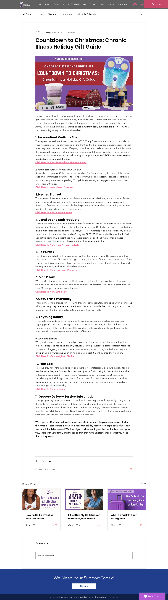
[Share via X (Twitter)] (43, 461)
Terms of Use (101, 597)
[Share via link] (56, 461)
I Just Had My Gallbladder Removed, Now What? (84, 516)
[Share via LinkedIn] (49, 461)
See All (143, 483)
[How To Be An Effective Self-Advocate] (41, 499)
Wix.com (91, 597)
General (52, 14)
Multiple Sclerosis (87, 14)
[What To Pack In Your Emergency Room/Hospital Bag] (127, 499)
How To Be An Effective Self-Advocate (40, 516)
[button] (142, 14)
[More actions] (131, 32)
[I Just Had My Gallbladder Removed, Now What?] (84, 499)
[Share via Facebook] (36, 461)
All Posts (26, 14)
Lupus (39, 14)
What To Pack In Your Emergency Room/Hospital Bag (124, 516)
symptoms (67, 14)
